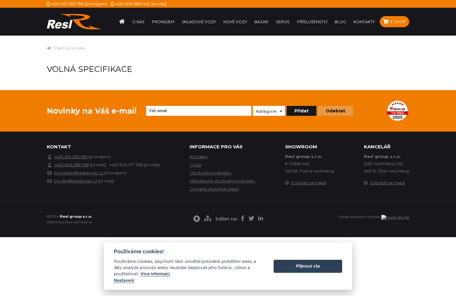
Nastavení (124, 280)
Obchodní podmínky (210, 172)
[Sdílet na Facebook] (242, 219)
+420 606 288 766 (71, 164)
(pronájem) (78, 3)
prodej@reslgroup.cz (75, 180)
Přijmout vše (308, 265)
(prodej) (140, 3)
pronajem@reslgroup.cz (78, 172)
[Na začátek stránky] (197, 219)
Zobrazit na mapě (308, 182)
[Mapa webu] (208, 219)
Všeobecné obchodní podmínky (222, 180)
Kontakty (199, 156)
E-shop (397, 22)
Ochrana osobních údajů (214, 188)
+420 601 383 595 (70, 156)
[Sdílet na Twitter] (251, 219)
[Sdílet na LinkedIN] (261, 219)
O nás (195, 164)
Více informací (155, 273)
